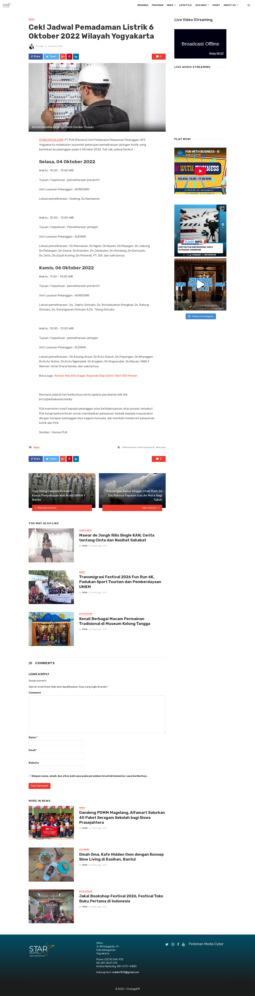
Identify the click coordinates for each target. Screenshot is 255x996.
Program (157, 5)
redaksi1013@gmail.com (125, 972)
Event (216, 5)
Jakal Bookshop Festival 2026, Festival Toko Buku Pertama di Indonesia (121, 898)
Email (33, 750)
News (170, 5)
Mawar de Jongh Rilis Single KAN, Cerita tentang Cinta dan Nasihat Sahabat (116, 537)
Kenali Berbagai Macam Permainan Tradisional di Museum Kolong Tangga (114, 621)
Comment (35, 692)
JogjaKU (201, 5)
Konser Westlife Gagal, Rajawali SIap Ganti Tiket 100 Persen (96, 375)
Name (33, 737)
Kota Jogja (85, 614)
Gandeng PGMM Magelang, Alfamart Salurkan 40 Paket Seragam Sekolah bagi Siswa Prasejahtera (122, 817)
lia (41, 46)
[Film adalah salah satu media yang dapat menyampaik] (200, 231)
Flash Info (85, 530)
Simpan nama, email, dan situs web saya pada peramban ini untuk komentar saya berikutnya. (89, 776)
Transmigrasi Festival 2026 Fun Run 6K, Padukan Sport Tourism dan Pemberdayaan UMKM (120, 582)
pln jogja (161, 447)
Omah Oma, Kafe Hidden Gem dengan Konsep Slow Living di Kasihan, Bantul (121, 856)
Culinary (84, 849)
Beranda (142, 5)
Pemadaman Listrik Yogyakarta (139, 447)
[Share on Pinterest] (69, 57)
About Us (230, 5)
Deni (84, 546)
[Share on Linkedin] (76, 57)
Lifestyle (185, 5)
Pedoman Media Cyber (206, 944)
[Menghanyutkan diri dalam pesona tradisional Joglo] (200, 284)
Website (34, 762)
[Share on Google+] (63, 57)
